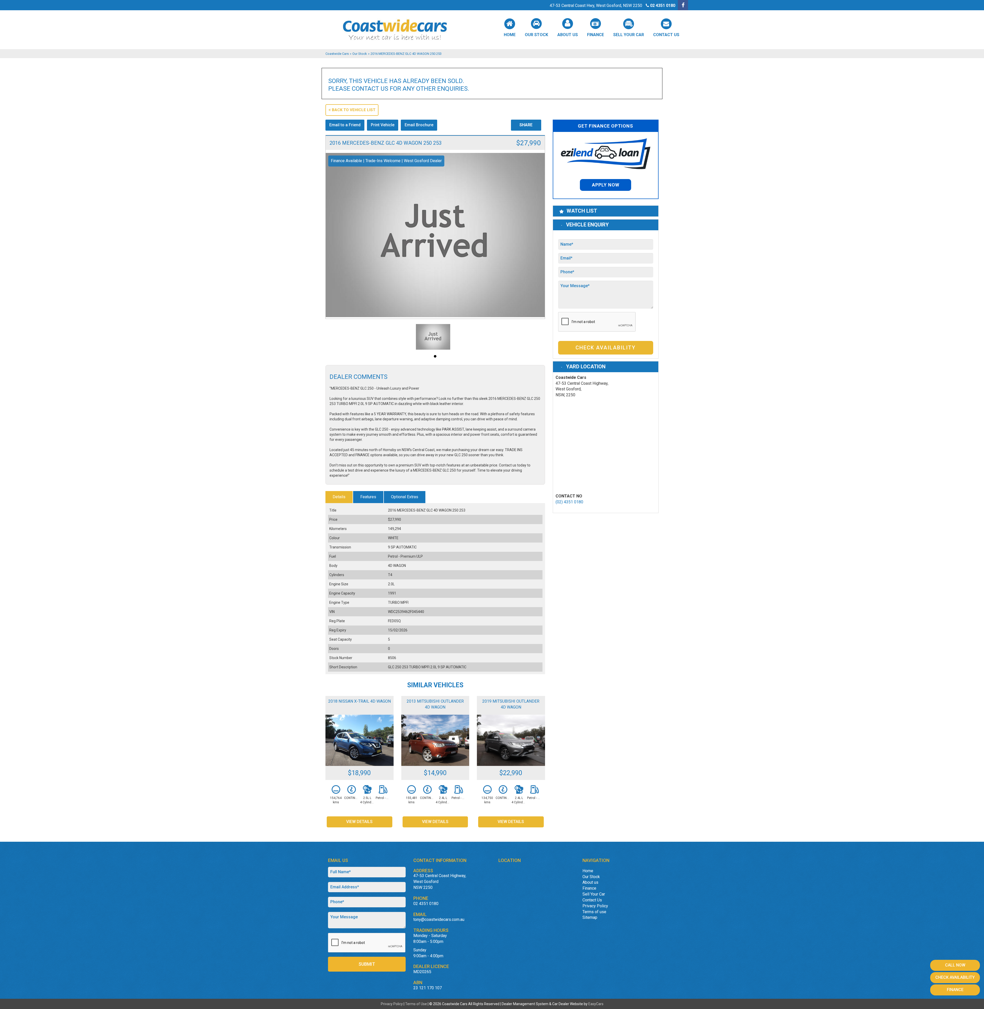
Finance (595, 34)
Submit (366, 964)
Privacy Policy (595, 905)
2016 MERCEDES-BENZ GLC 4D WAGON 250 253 (406, 54)
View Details (359, 821)
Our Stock (536, 34)
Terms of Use (416, 1004)
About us (567, 34)
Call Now (955, 965)
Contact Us (666, 34)
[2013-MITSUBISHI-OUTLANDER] (435, 740)
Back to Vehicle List (353, 110)
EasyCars (595, 1004)
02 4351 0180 (662, 5)
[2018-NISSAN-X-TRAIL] (359, 740)
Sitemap (589, 917)
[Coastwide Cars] (492, 29)
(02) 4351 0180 (569, 502)
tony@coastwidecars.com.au (438, 919)
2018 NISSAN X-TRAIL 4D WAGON (359, 701)
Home (510, 34)
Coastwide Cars (337, 54)
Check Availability (606, 348)
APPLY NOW (605, 185)
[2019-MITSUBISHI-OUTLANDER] (511, 740)
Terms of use (594, 911)
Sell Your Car (628, 34)
